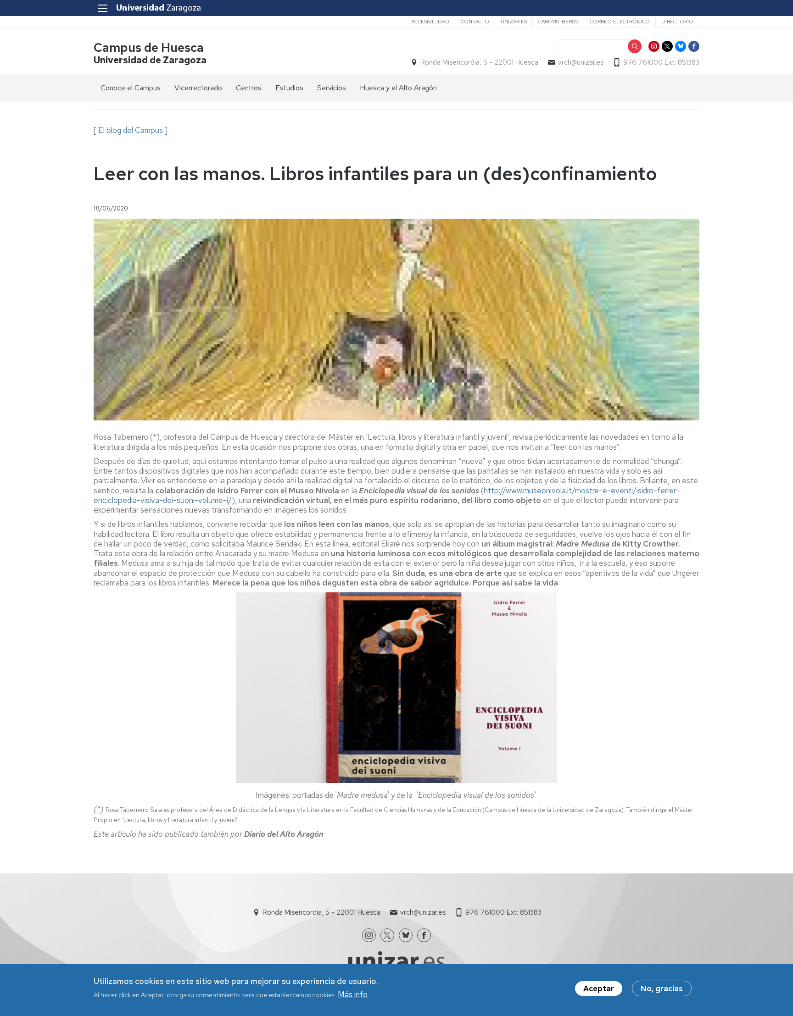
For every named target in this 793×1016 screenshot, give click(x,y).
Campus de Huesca (149, 47)
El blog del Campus (130, 130)
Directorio (677, 21)
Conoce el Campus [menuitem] (131, 88)
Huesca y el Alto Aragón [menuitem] (398, 88)
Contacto (475, 21)
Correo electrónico (620, 21)
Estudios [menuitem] (289, 88)
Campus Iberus (558, 21)
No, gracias (662, 988)
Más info (353, 994)
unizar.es (514, 21)
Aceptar (598, 988)
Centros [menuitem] (249, 88)
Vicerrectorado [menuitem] (198, 88)
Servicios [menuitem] (331, 88)
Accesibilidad (430, 21)
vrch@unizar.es (580, 62)
